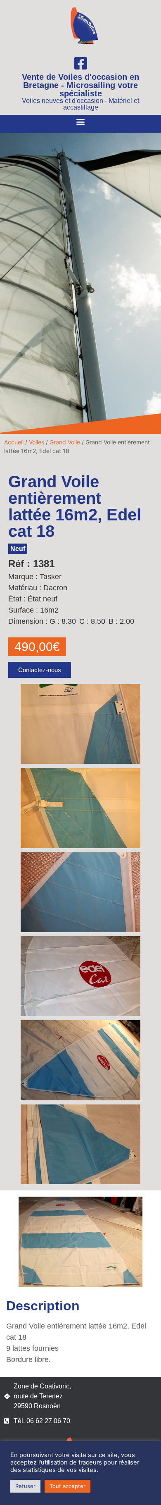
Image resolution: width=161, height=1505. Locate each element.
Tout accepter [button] (67, 1486)
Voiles (36, 442)
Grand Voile (65, 442)
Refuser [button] (25, 1486)
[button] (81, 122)
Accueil (14, 442)
